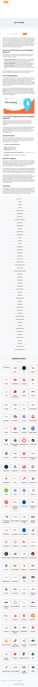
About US (9, 680)
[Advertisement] (19, 11)
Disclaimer (20, 680)
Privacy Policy (14, 680)
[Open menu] (36, 2)
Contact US (4, 680)
